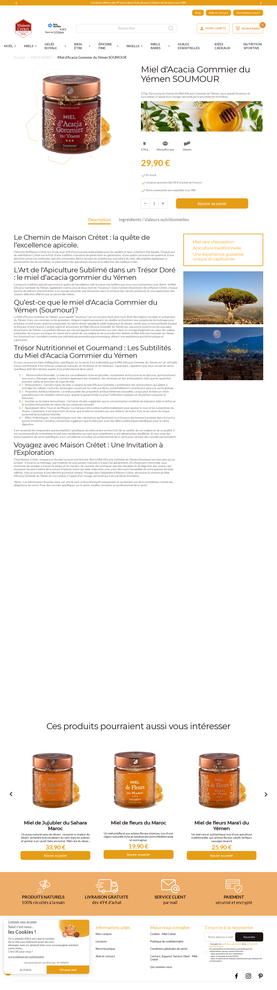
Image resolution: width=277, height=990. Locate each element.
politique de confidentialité (100, 488)
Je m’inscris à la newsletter (139, 537)
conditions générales (114, 484)
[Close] (197, 433)
